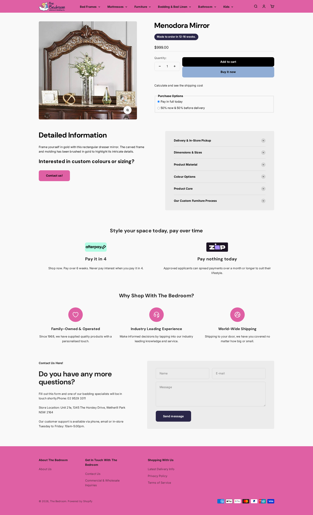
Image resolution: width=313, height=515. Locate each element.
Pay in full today (172, 101)
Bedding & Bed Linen (172, 7)
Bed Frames (88, 7)
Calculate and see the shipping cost (178, 85)
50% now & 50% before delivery (183, 108)
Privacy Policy (157, 476)
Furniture (140, 7)
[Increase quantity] (174, 66)
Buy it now (228, 72)
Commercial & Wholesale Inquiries (102, 483)
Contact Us (93, 474)
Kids (226, 7)
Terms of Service (159, 482)
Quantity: (160, 58)
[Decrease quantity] (160, 66)
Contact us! (54, 175)
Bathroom (205, 7)
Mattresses (115, 7)
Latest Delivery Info (161, 469)
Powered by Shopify (80, 501)
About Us (45, 469)
